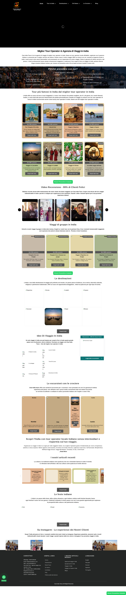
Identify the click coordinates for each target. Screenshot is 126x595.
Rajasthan (34, 297)
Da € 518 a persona (33, 252)
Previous (19, 209)
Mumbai (33, 421)
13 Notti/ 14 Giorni (87, 236)
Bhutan (91, 316)
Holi (34, 514)
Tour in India (50, 3)
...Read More (63, 451)
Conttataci (47, 570)
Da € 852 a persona (57, 252)
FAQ (46, 572)
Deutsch (87, 565)
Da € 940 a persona (94, 124)
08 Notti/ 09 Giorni (63, 236)
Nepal (72, 316)
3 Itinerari (80, 143)
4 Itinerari (38, 143)
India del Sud (52, 127)
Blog (96, 3)
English (87, 560)
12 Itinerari (59, 143)
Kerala (53, 297)
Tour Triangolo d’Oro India (32, 127)
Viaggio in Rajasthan (73, 127)
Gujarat (91, 297)
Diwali (63, 514)
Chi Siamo (75, 3)
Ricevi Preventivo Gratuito (63, 182)
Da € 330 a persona (32, 124)
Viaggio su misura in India (71, 568)
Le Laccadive (53, 316)
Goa (57, 422)
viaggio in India (35, 340)
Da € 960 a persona (32, 162)
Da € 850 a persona (73, 162)
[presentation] (20, 476)
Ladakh (72, 297)
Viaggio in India (68, 566)
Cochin (92, 422)
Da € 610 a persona (73, 124)
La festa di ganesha (91, 513)
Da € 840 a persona (52, 124)
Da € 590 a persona (52, 162)
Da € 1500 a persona (106, 252)
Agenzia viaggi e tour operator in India (17, 9)
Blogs (66, 570)
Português (88, 570)
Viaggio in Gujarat (94, 127)
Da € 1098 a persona (82, 252)
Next (106, 209)
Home (41, 3)
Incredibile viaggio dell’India (94, 165)
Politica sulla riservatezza (51, 575)
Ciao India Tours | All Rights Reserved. (63, 583)
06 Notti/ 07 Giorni (39, 236)
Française (87, 562)
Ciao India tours (34, 387)
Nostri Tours (48, 565)
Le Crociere (86, 3)
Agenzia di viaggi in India (71, 561)
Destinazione (63, 3)
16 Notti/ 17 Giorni (111, 236)
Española (87, 567)
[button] (101, 358)
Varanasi (34, 316)
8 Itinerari (38, 105)
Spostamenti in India (70, 563)
